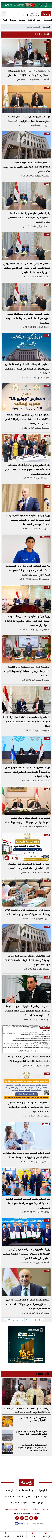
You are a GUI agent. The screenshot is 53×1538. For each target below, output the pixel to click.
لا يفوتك (14, 1503)
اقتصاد (20, 1496)
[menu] (3, 13)
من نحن (45, 1509)
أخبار (39, 20)
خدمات (24, 1503)
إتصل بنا (35, 1509)
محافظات (9, 1496)
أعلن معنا (24, 1509)
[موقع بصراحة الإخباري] (26, 1482)
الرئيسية (48, 20)
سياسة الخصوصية (11, 1509)
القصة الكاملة (23, 1490)
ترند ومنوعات (36, 1503)
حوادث (13, 20)
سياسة (21, 20)
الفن (5, 20)
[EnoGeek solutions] (21, 1524)
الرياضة (31, 20)
